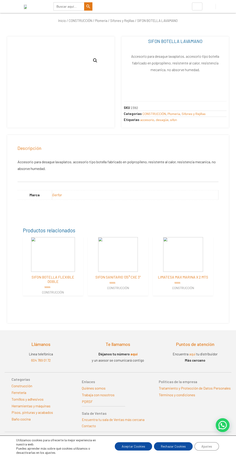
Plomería (101, 20)
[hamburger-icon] (197, 6)
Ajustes (206, 446)
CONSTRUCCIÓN (80, 20)
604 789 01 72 (41, 360)
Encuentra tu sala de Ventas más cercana (113, 420)
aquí (134, 354)
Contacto (89, 426)
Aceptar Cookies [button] (133, 446)
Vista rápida (53, 267)
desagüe (162, 120)
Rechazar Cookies (173, 446)
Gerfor (57, 195)
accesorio (147, 120)
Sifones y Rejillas (122, 20)
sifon (173, 120)
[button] (223, 425)
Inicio (62, 20)
